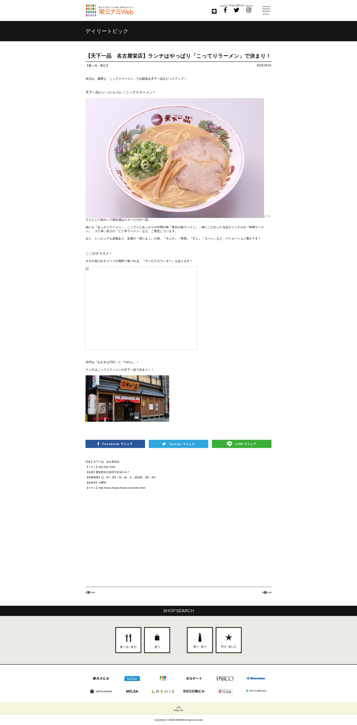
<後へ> (266, 592)
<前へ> (90, 592)
